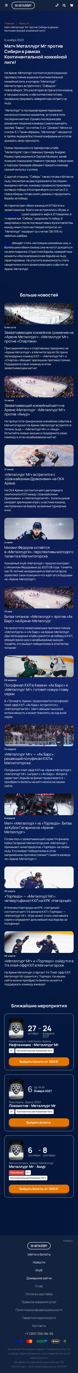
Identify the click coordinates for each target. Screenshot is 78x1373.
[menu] (6, 5)
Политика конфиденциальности (39, 1310)
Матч (8, 243)
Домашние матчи (39, 1278)
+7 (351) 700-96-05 (39, 1334)
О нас (39, 1286)
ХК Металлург (23, 5)
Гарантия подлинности (39, 1318)
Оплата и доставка (39, 1294)
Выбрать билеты (39, 1062)
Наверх (68, 1241)
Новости (39, 1262)
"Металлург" (12, 214)
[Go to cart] (71, 5)
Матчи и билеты (39, 1254)
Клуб (39, 1270)
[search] (64, 5)
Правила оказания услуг (39, 1302)
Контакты (39, 1326)
